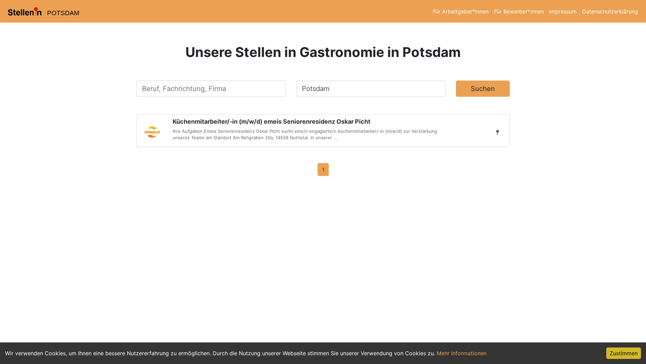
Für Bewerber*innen (519, 11)
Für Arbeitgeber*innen (461, 11)
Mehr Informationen (462, 353)
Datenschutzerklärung (610, 11)
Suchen (483, 89)
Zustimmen (624, 353)
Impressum (563, 11)
